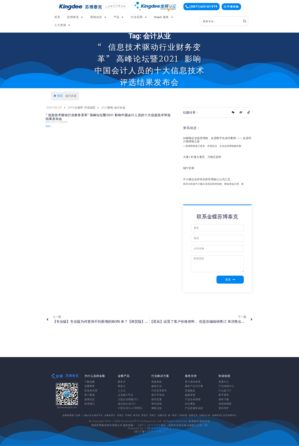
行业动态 (89, 107)
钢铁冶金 (156, 408)
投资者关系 (90, 390)
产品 (116, 17)
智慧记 (144, 415)
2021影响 (107, 107)
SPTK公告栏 (75, 107)
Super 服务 (161, 17)
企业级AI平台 (125, 394)
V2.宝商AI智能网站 (158, 428)
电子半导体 (157, 394)
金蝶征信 (193, 415)
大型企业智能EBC (128, 399)
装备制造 (156, 381)
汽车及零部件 (159, 390)
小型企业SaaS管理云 (130, 408)
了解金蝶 (89, 381)
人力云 (122, 390)
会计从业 (119, 107)
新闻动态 (96, 17)
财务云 (122, 381)
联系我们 (89, 403)
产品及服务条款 (194, 408)
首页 (57, 17)
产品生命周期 (193, 399)
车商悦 (128, 415)
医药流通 (156, 399)
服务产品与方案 (194, 386)
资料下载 (224, 399)
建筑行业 (156, 386)
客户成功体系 (193, 381)
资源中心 (224, 381)
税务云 (122, 386)
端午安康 (188, 168)
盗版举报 (190, 394)
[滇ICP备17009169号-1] (149, 431)
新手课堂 (224, 394)
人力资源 (60, 25)
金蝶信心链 (204, 415)
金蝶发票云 (110, 415)
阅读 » (48, 126)
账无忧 (136, 415)
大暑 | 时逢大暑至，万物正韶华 (202, 157)
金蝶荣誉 (89, 386)
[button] (201, 6)
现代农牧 (156, 403)
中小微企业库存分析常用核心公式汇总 (206, 179)
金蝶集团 (66, 415)
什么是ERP (225, 390)
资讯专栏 (224, 408)
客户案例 (89, 394)
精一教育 (172, 415)
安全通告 (190, 403)
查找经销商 (225, 403)
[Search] (244, 21)
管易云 (120, 415)
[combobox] (220, 21)
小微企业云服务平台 (93, 415)
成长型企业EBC (127, 403)
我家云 (153, 415)
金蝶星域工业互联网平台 (224, 415)
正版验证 (190, 390)
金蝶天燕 (162, 415)
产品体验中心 (226, 386)
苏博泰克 (73, 17)
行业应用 (137, 17)
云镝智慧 (182, 415)
